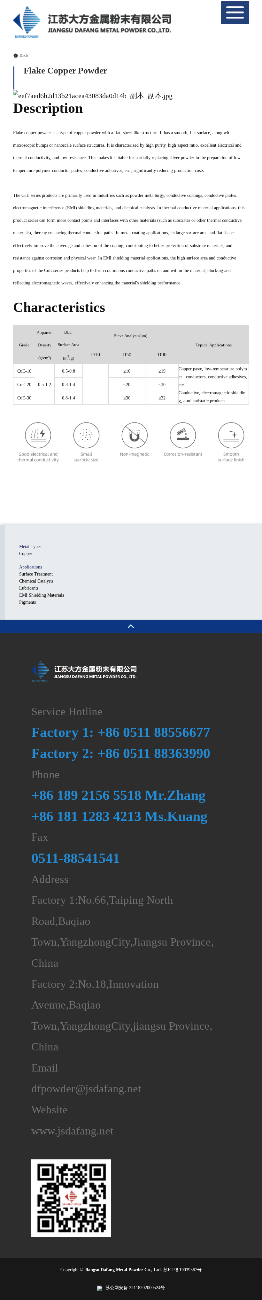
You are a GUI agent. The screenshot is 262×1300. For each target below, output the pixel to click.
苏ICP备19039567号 (182, 1269)
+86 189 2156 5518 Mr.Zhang (118, 795)
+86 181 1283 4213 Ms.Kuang (119, 816)
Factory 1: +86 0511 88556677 (120, 732)
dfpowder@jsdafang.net (86, 1088)
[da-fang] (130, 672)
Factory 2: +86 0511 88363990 (120, 753)
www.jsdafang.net (72, 1131)
